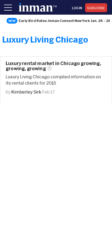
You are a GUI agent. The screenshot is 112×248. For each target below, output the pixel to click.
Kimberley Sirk (26, 91)
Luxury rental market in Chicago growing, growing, (53, 66)
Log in (77, 8)
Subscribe (96, 8)
